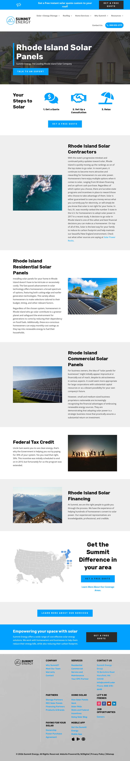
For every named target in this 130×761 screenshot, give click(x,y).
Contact (50, 675)
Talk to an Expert (30, 71)
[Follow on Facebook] (104, 704)
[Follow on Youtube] (109, 704)
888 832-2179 (115, 25)
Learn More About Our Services (65, 613)
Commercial (77, 668)
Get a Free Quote (65, 124)
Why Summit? (52, 665)
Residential (76, 665)
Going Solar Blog (79, 717)
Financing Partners (55, 706)
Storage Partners (54, 699)
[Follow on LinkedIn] (114, 704)
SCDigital (84, 754)
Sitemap (110, 754)
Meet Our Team (53, 668)
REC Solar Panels (54, 703)
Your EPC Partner (80, 679)
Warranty (50, 672)
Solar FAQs (76, 706)
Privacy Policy (97, 754)
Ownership (51, 730)
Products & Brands (55, 710)
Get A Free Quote (111, 4)
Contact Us (97, 25)
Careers (101, 717)
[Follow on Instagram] (99, 704)
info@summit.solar (106, 682)
